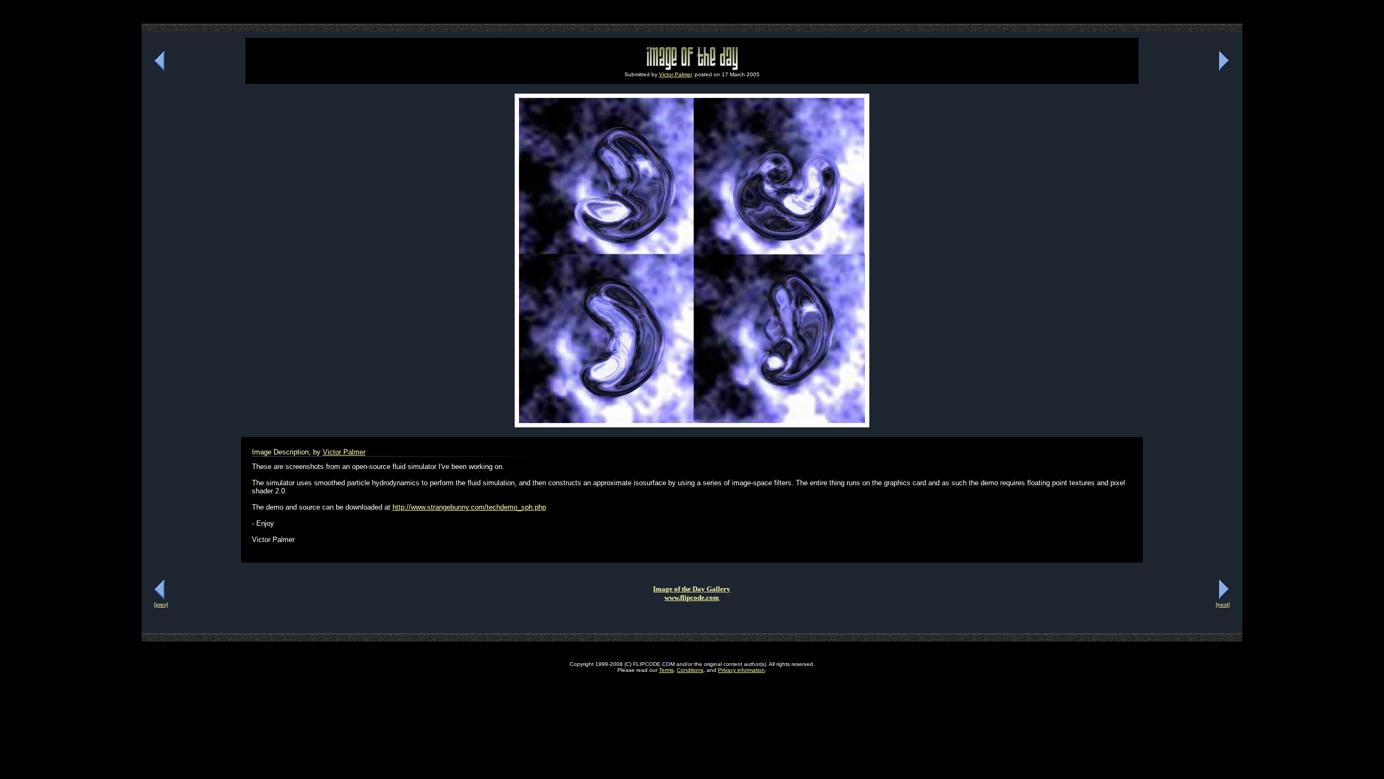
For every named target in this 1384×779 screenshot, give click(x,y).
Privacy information (741, 670)
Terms (666, 670)
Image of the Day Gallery (691, 589)
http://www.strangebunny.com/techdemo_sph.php (469, 507)
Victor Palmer (675, 74)
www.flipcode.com (691, 597)
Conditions (690, 670)
